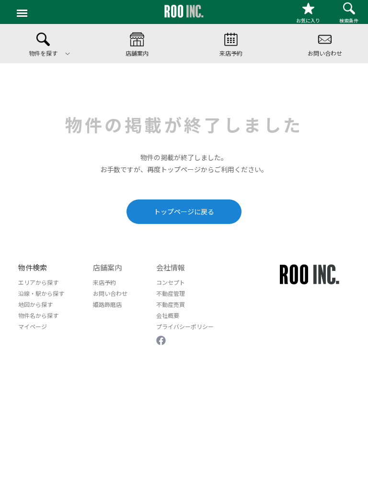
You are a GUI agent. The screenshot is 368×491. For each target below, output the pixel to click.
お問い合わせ (110, 293)
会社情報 (170, 267)
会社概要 (167, 315)
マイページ (32, 326)
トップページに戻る (184, 211)
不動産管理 (170, 293)
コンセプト (170, 282)
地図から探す (35, 304)
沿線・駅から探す (41, 293)
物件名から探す (38, 315)
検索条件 (348, 20)
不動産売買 (170, 304)
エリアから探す (38, 282)
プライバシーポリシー (185, 326)
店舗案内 (107, 267)
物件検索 (32, 267)
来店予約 (104, 282)
